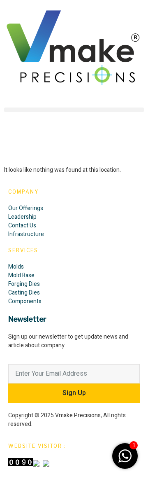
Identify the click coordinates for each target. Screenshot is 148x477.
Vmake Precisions (78, 415)
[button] (74, 110)
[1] (125, 460)
